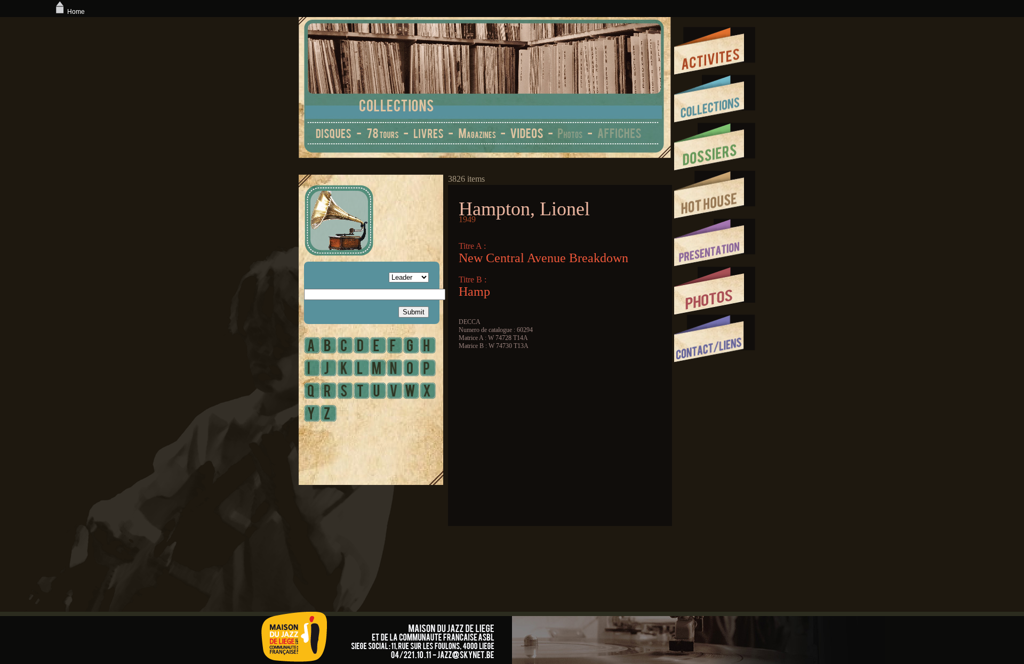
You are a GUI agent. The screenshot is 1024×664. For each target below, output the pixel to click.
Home (76, 11)
